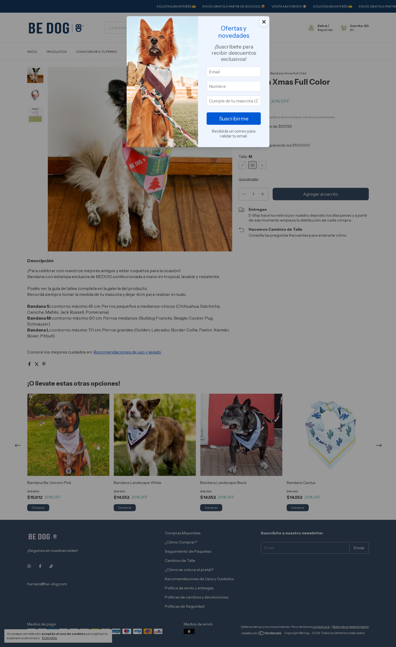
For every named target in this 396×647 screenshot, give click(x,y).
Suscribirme (233, 118)
